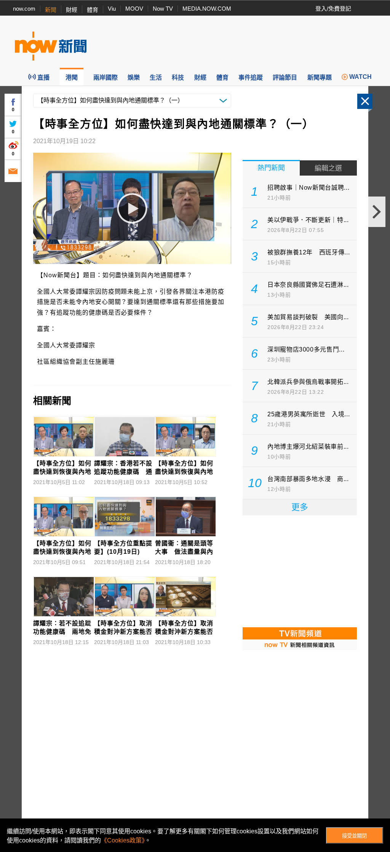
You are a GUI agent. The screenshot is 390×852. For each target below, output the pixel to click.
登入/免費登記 (333, 8)
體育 (92, 9)
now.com (24, 8)
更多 (299, 507)
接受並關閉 (354, 836)
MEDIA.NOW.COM (206, 8)
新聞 (50, 9)
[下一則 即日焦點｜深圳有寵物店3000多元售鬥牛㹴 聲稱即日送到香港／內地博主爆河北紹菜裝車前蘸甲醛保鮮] (376, 212)
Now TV (163, 8)
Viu (112, 8)
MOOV (134, 8)
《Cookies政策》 (123, 840)
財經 (71, 9)
